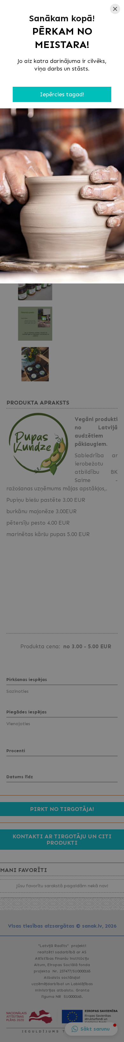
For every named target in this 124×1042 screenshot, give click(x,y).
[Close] (115, 9)
